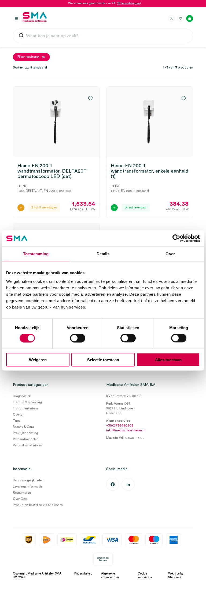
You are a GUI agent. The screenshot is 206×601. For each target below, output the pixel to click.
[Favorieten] (180, 18)
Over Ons (20, 498)
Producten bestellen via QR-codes (38, 505)
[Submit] (21, 36)
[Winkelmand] (189, 18)
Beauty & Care (23, 426)
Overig (18, 414)
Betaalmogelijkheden (28, 480)
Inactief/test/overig (27, 402)
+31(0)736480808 (119, 425)
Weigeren (38, 359)
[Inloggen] (171, 18)
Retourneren (22, 492)
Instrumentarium (25, 408)
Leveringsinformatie (27, 486)
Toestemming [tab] (36, 254)
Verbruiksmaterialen (27, 445)
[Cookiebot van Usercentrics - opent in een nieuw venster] (176, 238)
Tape (16, 420)
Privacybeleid (83, 573)
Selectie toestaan (103, 359)
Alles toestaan (168, 359)
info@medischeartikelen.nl (125, 430)
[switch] (77, 338)
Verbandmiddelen (25, 439)
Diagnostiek (22, 396)
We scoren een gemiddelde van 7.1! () (104, 3)
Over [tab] (170, 254)
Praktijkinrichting (25, 433)
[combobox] (103, 36)
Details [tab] (103, 254)
